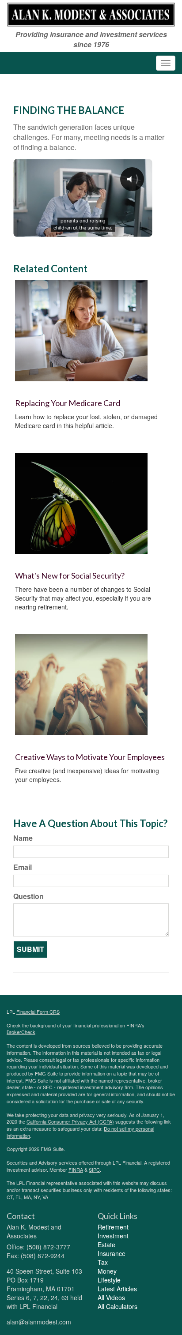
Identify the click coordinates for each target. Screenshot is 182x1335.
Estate (106, 1244)
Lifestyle (109, 1279)
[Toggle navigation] (165, 63)
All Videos (111, 1297)
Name (23, 838)
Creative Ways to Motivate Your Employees (90, 757)
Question (28, 896)
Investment (113, 1235)
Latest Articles (117, 1288)
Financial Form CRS (38, 1011)
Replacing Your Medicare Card (67, 403)
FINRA (75, 1169)
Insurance (111, 1253)
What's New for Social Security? (70, 575)
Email (22, 867)
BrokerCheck (21, 1031)
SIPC (94, 1169)
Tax (103, 1262)
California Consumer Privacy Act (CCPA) (70, 1121)
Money (107, 1271)
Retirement (113, 1226)
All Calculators (117, 1306)
